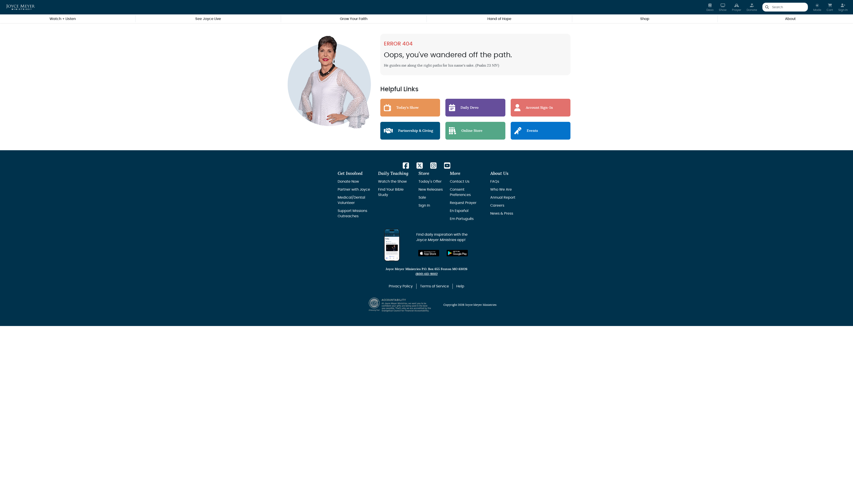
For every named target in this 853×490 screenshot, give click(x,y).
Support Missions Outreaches (352, 213)
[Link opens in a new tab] (406, 166)
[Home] (20, 7)
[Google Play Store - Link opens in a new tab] (457, 253)
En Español (459, 211)
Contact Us (459, 181)
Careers (497, 205)
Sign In (424, 205)
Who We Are (501, 189)
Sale (422, 197)
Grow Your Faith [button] (353, 19)
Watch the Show (392, 181)
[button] (817, 7)
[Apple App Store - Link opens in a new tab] (428, 253)
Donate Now (348, 181)
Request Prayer (463, 203)
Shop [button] (644, 19)
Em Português (462, 219)
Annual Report (502, 197)
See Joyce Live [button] (208, 19)
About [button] (790, 19)
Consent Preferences (460, 192)
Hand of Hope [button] (499, 19)
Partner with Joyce (354, 189)
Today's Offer (430, 181)
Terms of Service (434, 286)
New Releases (431, 189)
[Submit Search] (766, 7)
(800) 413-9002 (427, 274)
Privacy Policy (401, 286)
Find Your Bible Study (391, 192)
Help (460, 286)
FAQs (494, 181)
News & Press (501, 213)
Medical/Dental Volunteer (351, 200)
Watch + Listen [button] (63, 19)
